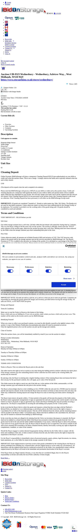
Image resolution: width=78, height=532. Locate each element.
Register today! (8, 469)
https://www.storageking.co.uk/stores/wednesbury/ (27, 79)
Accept (63, 284)
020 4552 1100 (10, 509)
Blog (6, 496)
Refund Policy (9, 499)
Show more (67, 278)
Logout (11, 61)
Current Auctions (10, 46)
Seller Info (8, 481)
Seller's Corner (9, 45)
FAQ (6, 484)
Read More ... (5, 458)
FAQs (7, 52)
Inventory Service (10, 43)
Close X (7, 54)
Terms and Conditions (12, 501)
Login (8, 2)
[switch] (29, 271)
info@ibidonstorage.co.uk (13, 511)
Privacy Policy (9, 498)
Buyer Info (8, 479)
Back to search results (8, 64)
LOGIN (58, 13)
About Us (8, 50)
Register (7, 4)
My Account (5, 61)
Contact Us (8, 48)
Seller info (8, 41)
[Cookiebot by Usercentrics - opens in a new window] (67, 246)
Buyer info (8, 39)
